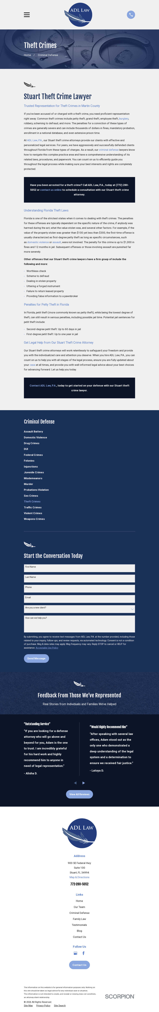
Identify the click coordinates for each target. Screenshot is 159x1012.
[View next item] (83, 783)
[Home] (78, 15)
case (32, 364)
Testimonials (79, 924)
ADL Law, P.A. (34, 140)
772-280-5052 (79, 884)
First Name (30, 567)
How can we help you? (36, 618)
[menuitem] (79, 431)
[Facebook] (83, 953)
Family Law (79, 919)
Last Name (30, 577)
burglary (123, 118)
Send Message (36, 658)
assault (56, 242)
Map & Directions (79, 877)
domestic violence (38, 242)
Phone (28, 587)
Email (28, 597)
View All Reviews (79, 794)
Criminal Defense (79, 912)
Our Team (79, 907)
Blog (79, 930)
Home (79, 900)
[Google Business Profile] (75, 953)
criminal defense (108, 149)
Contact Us (79, 936)
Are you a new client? (35, 607)
